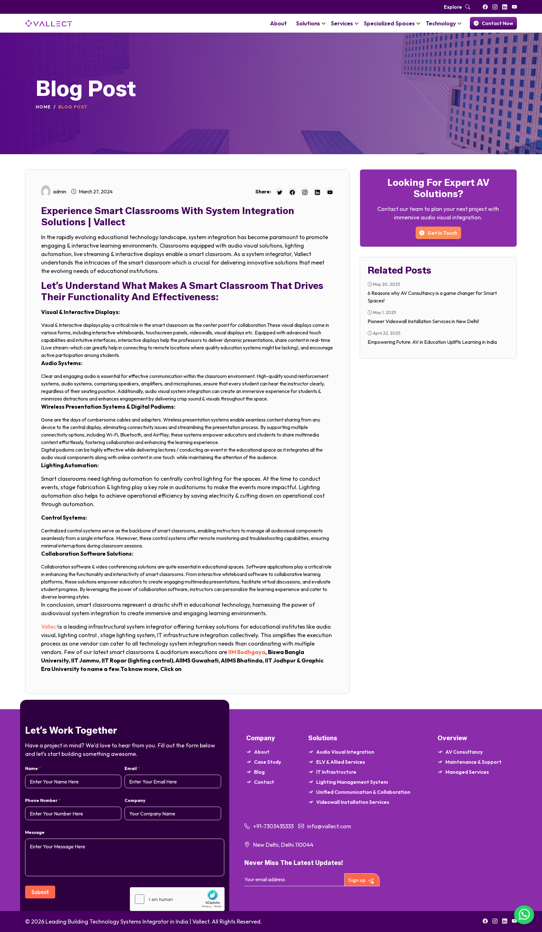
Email (132, 768)
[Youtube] (514, 7)
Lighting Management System (352, 782)
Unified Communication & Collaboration (363, 792)
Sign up (357, 880)
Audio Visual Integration (345, 752)
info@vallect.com (329, 826)
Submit (40, 892)
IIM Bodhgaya (246, 652)
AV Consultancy (464, 752)
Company (135, 800)
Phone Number (43, 800)
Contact (264, 782)
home (43, 107)
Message (35, 832)
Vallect (49, 626)
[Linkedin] (504, 7)
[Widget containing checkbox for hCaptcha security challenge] (177, 899)
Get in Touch (442, 233)
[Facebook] (485, 7)
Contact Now (497, 23)
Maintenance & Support (473, 762)
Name (33, 768)
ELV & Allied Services (340, 762)
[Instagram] (494, 7)
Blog (259, 772)
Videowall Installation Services (352, 802)
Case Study (267, 762)
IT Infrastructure (336, 772)
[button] (323, 23)
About (261, 752)
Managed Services (467, 772)
